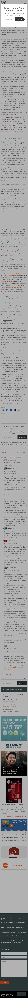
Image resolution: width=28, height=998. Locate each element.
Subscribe (20, 19)
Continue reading (14, 24)
